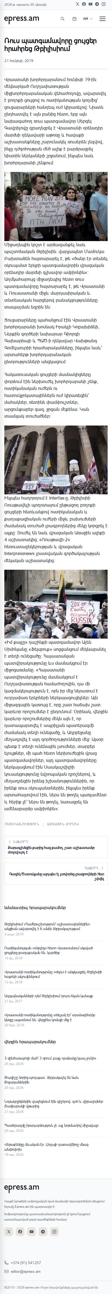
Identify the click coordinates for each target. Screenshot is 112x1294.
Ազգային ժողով (63, 824)
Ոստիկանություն (22, 824)
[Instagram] (103, 4)
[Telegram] (97, 4)
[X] (77, 4)
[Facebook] (84, 4)
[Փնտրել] (62, 18)
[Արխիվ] (74, 18)
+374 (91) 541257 (26, 1262)
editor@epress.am (26, 1271)
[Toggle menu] (102, 18)
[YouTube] (90, 4)
